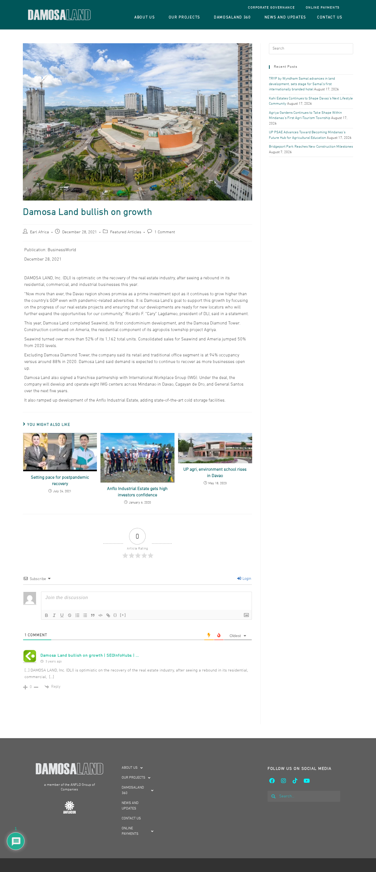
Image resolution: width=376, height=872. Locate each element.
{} (115, 615)
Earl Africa (39, 232)
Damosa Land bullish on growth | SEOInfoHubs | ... (89, 655)
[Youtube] (306, 780)
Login (246, 578)
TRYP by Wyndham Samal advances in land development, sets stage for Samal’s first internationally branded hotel (302, 84)
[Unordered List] (85, 615)
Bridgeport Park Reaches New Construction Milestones (311, 147)
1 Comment (164, 232)
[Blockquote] (93, 615)
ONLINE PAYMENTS (323, 8)
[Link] (108, 615)
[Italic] (54, 615)
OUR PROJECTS (184, 17)
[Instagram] (283, 780)
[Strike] (69, 615)
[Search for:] (311, 49)
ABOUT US (144, 17)
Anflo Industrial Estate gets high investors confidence (137, 492)
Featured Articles (125, 232)
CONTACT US (329, 17)
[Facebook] (272, 780)
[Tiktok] (295, 780)
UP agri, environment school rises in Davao (215, 472)
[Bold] (46, 615)
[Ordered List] (77, 615)
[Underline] (62, 615)
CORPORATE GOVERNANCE (271, 8)
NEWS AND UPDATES (285, 17)
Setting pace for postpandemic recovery (60, 480)
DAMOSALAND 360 (232, 17)
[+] (123, 615)
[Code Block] (100, 615)
